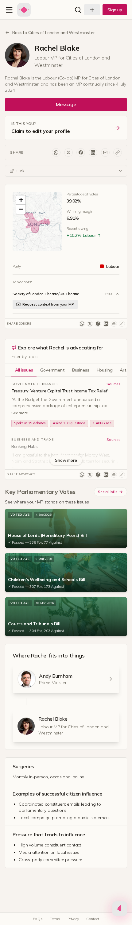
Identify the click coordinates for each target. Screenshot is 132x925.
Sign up (114, 10)
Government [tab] (52, 370)
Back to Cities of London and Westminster (53, 32)
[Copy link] (117, 152)
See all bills (108, 491)
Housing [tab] (105, 370)
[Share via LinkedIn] (93, 152)
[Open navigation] (9, 10)
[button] (37, 222)
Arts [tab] (124, 370)
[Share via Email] (105, 152)
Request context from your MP (48, 304)
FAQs (37, 918)
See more (19, 412)
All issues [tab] (24, 370)
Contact (92, 918)
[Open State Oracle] (120, 909)
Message (66, 104)
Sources (114, 384)
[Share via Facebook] (80, 152)
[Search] (78, 9)
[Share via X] (68, 152)
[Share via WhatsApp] (56, 152)
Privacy (73, 918)
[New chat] (92, 9)
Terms (55, 918)
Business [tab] (80, 370)
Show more (66, 460)
